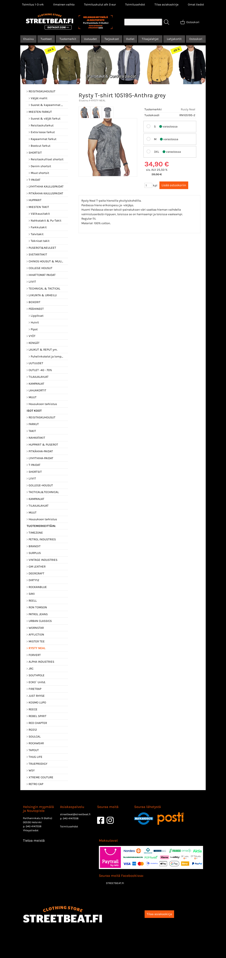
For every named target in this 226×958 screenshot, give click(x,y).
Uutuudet (90, 39)
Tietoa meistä (34, 840)
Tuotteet (46, 39)
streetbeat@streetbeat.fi (75, 814)
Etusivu (28, 39)
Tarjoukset (112, 39)
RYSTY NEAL (98, 100)
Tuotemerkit (68, 39)
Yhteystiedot (30, 830)
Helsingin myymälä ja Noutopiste (38, 809)
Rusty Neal (188, 109)
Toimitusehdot (135, 4)
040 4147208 (33, 826)
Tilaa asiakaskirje (166, 4)
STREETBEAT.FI (115, 883)
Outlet (130, 39)
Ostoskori (195, 39)
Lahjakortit (174, 39)
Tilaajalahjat (150, 39)
